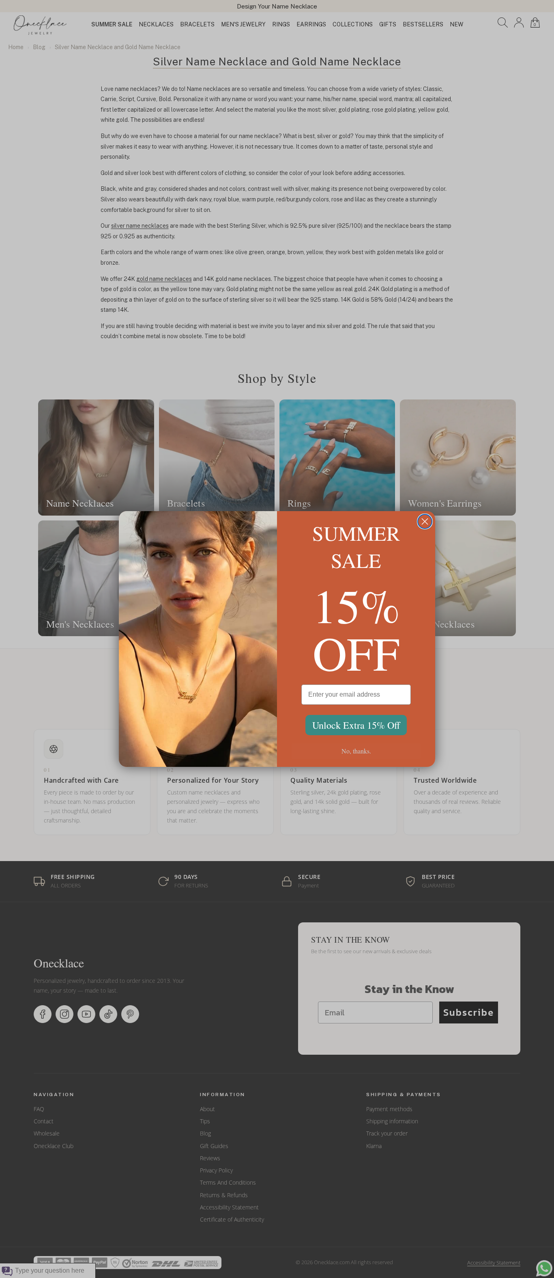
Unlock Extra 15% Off (356, 725)
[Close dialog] (425, 521)
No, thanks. (356, 751)
